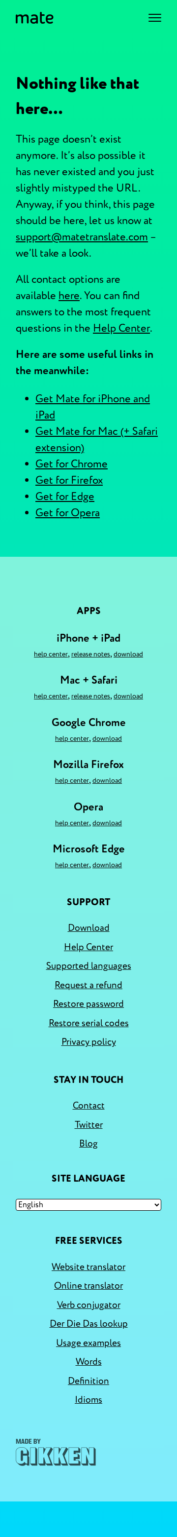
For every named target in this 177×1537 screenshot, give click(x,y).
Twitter (89, 1125)
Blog (88, 1144)
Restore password (88, 1004)
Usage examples (88, 1343)
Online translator (88, 1286)
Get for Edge (64, 496)
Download (128, 654)
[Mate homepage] (35, 18)
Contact (89, 1106)
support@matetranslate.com (82, 237)
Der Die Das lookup (89, 1324)
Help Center (121, 328)
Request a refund (88, 985)
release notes (90, 654)
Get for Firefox (69, 480)
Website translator (88, 1267)
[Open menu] (154, 18)
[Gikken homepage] (56, 1452)
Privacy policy (88, 1042)
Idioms (88, 1400)
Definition (88, 1381)
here (69, 296)
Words (89, 1362)
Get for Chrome (71, 464)
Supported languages (88, 966)
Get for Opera (67, 513)
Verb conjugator (88, 1305)
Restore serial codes (89, 1023)
